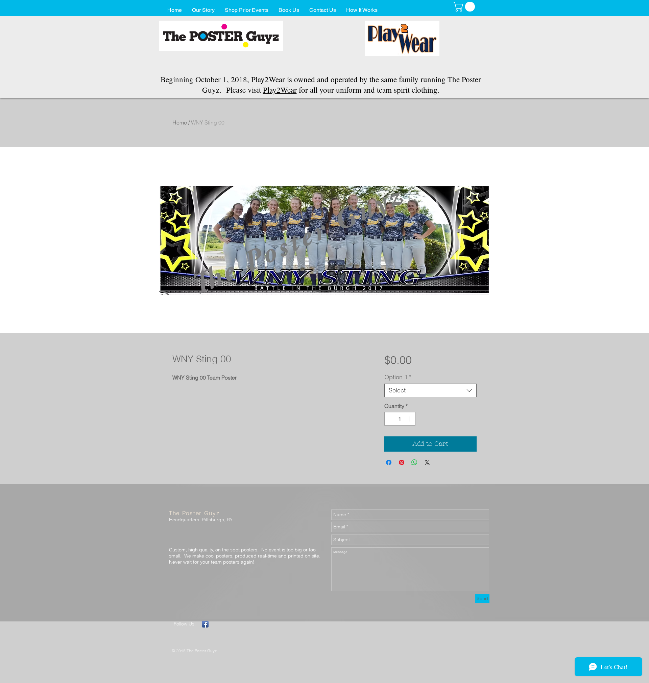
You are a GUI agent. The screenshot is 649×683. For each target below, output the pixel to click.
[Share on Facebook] (389, 462)
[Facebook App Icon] (205, 624)
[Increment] (409, 418)
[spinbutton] (400, 418)
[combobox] (430, 390)
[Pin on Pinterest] (402, 462)
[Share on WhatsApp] (414, 462)
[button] (465, 7)
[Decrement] (390, 418)
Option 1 (397, 377)
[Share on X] (427, 462)
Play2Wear (280, 90)
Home (179, 122)
